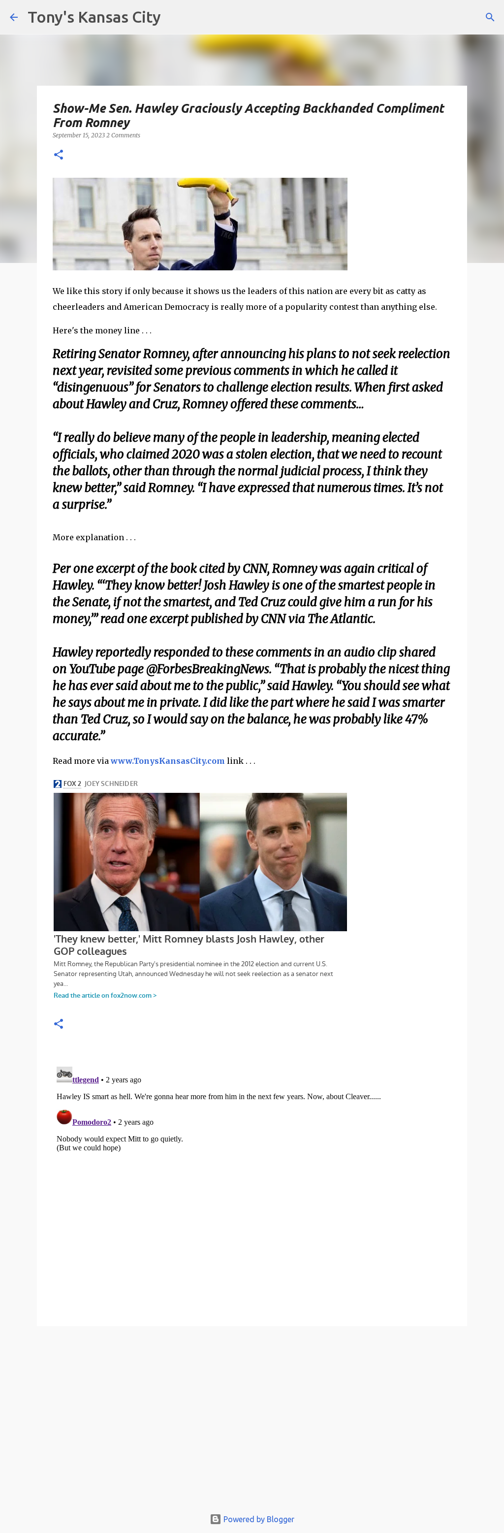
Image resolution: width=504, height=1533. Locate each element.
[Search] (490, 17)
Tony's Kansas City (94, 17)
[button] (58, 155)
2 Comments (123, 135)
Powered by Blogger (257, 1519)
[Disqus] (252, 1186)
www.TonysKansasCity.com (168, 761)
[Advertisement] (252, 1422)
